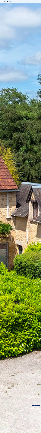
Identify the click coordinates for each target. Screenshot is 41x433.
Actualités (33, 1)
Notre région (30, 1)
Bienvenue (20, 1)
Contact (36, 1)
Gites (22, 1)
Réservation (25, 1)
